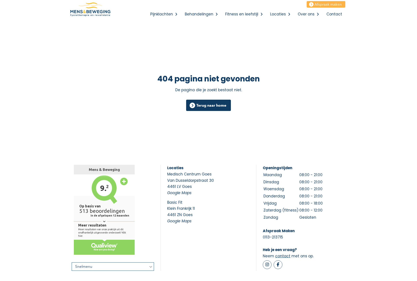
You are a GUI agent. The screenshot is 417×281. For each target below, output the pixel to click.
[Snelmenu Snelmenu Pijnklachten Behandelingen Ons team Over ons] (113, 266)
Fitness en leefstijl (241, 14)
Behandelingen (199, 14)
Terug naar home (211, 105)
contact (282, 256)
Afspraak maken (328, 4)
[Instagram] (267, 264)
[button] (176, 14)
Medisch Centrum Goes (190, 183)
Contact (334, 14)
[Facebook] (278, 264)
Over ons (306, 14)
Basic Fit (181, 212)
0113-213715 (273, 237)
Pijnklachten (161, 14)
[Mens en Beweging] (94, 10)
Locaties (278, 14)
